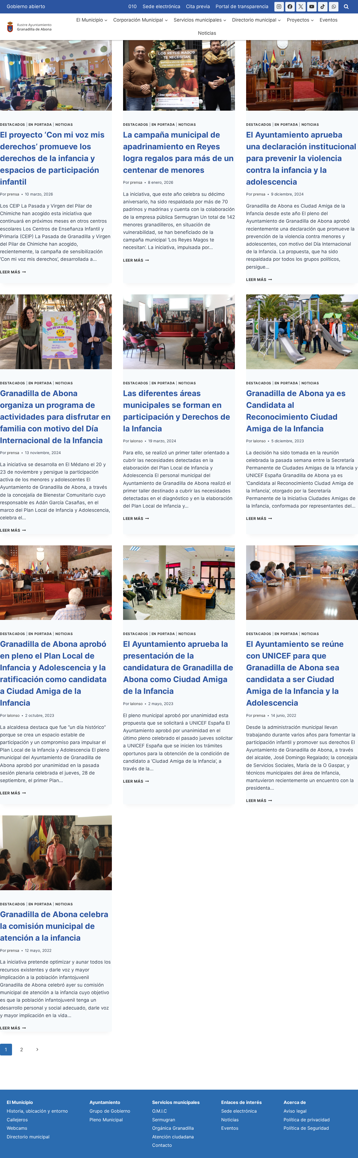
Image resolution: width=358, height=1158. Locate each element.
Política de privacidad (307, 1119)
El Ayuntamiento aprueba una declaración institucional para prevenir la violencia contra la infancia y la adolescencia (301, 158)
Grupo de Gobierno (110, 1111)
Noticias (207, 33)
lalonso (136, 441)
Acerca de (295, 1102)
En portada (40, 124)
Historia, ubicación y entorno (37, 1111)
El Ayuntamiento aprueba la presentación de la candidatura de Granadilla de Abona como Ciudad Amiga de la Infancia (178, 667)
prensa (13, 194)
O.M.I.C (159, 1111)
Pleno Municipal (106, 1119)
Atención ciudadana (173, 1137)
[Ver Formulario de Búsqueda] (346, 7)
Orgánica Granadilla (173, 1128)
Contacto (162, 1145)
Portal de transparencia (242, 6)
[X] (301, 6)
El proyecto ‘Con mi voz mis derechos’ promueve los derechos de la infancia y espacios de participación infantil (52, 158)
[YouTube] (312, 6)
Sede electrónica (161, 6)
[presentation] (56, 73)
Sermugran (163, 1119)
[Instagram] (279, 6)
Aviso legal (295, 1111)
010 (132, 6)
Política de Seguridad (306, 1128)
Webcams (17, 1128)
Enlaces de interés (241, 1102)
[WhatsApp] (333, 6)
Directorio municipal (28, 1137)
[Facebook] (290, 6)
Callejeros (17, 1119)
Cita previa (198, 6)
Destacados (12, 124)
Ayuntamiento (105, 1102)
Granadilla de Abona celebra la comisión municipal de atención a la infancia (54, 926)
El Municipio (20, 1102)
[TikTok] (323, 6)
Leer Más (13, 272)
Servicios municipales (176, 1102)
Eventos (329, 20)
